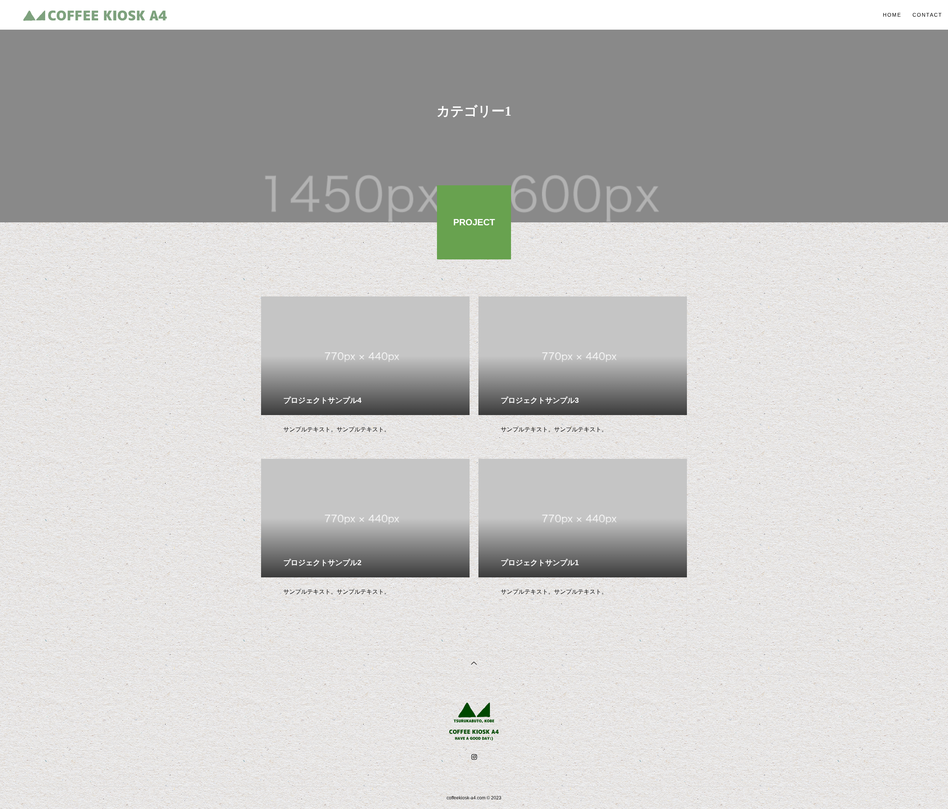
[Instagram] (474, 757)
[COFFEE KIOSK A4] (95, 15)
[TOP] (474, 662)
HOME (892, 15)
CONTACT (927, 15)
